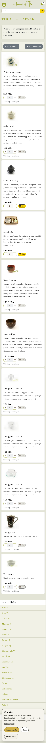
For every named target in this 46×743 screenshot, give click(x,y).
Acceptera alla (11, 730)
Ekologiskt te (8, 678)
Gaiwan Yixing (10, 180)
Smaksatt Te (7, 661)
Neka (25, 730)
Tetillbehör (7, 688)
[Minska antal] (5, 206)
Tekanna (6, 694)
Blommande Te (8, 651)
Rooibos (5, 667)
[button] (42, 4)
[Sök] (42, 11)
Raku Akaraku (10, 280)
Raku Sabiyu (9, 334)
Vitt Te (5, 607)
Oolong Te (6, 629)
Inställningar (11, 736)
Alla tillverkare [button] (33, 46)
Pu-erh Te (6, 640)
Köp (23, 206)
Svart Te (5, 634)
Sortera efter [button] (10, 46)
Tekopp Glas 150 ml (12, 388)
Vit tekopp (8, 574)
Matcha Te (6, 624)
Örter (4, 683)
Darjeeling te (7, 645)
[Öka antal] (15, 206)
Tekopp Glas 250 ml (12, 436)
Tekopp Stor (9, 532)
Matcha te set (9, 231)
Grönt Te (6, 618)
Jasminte (6, 656)
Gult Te (5, 613)
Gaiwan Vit (8, 126)
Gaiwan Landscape (12, 72)
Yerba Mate (7, 672)
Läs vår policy (9, 723)
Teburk (5, 705)
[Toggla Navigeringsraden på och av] (4, 5)
